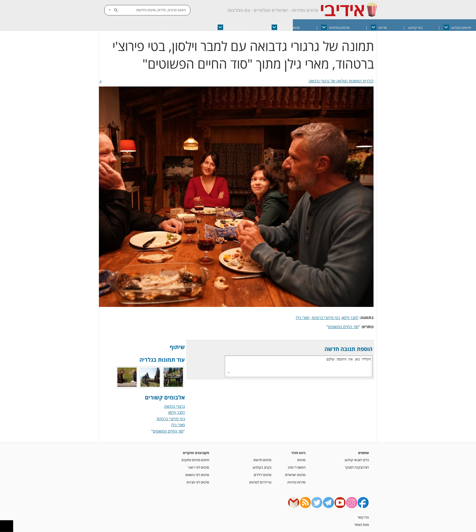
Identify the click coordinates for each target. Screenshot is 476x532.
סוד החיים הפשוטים (343, 326)
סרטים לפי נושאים (197, 474)
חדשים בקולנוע (461, 27)
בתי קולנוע (415, 27)
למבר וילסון (350, 317)
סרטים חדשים (262, 460)
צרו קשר (363, 517)
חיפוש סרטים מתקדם (195, 460)
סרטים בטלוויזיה (339, 27)
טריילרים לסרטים (260, 482)
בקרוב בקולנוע (262, 467)
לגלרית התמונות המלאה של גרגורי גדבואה (341, 80)
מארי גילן (302, 317)
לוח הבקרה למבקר (357, 467)
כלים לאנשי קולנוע (357, 460)
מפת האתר (361, 524)
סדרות (382, 27)
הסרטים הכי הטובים (237, 27)
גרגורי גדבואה (174, 406)
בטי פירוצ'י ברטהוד (325, 317)
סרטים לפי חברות (197, 482)
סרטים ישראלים (289, 27)
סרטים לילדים (262, 474)
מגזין (193, 27)
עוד (165, 27)
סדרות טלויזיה (296, 482)
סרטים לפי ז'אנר (198, 467)
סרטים (301, 460)
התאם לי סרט (296, 467)
